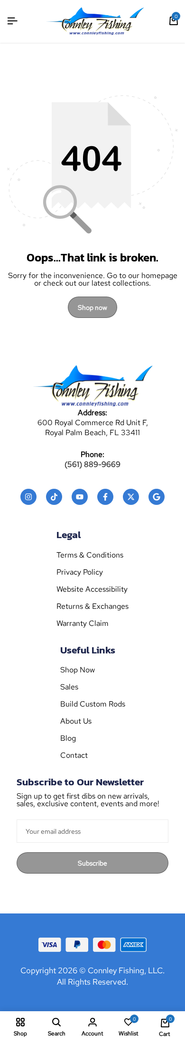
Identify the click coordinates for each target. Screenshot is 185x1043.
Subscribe (92, 863)
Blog (68, 738)
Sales (69, 687)
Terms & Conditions (89, 555)
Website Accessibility (92, 589)
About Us (76, 721)
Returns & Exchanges (92, 606)
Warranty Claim (82, 623)
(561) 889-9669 (92, 464)
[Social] (28, 497)
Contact (74, 755)
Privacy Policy (79, 572)
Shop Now (77, 670)
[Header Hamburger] (12, 21)
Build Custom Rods (92, 704)
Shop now (92, 307)
